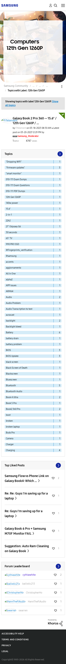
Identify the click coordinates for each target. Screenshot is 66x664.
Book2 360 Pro (13, 409)
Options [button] (56, 86)
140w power (12, 203)
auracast (10, 315)
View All (33, 465)
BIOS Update (12, 356)
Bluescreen (11, 379)
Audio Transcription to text (19, 309)
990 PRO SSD (12, 244)
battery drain (12, 338)
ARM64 (9, 291)
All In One (11, 273)
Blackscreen (12, 373)
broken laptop (13, 426)
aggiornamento (13, 267)
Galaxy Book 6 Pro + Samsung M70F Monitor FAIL (25, 531)
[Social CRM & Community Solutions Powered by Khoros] (55, 622)
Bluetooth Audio (14, 391)
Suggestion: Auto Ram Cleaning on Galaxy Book (27, 548)
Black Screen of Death (16, 368)
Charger (10, 444)
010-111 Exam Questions (18, 185)
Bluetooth (11, 385)
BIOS (8, 350)
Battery (9, 332)
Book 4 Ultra (12, 397)
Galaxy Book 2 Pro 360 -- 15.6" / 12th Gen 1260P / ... (35, 120)
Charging (10, 450)
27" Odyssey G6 (13, 226)
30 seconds (11, 232)
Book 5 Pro (11, 403)
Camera (9, 438)
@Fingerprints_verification (19, 250)
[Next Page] (60, 154)
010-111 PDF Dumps (15, 191)
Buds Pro (10, 432)
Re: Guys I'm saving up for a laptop (23, 513)
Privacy (6, 645)
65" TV (9, 238)
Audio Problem (13, 303)
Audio (9, 297)
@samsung (11, 256)
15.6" (8, 209)
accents (9, 262)
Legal (5, 651)
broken (9, 421)
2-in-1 (9, 214)
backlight (10, 320)
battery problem (14, 344)
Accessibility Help (13, 633)
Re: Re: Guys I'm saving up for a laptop (26, 495)
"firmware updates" (15, 167)
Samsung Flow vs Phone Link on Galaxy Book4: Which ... (27, 478)
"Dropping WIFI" (14, 161)
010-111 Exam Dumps (16, 179)
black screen (12, 362)
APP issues (11, 285)
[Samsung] (9, 5)
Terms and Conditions (15, 639)
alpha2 (9, 279)
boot (8, 415)
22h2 (8, 220)
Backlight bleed (13, 326)
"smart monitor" (14, 173)
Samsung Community (16, 85)
